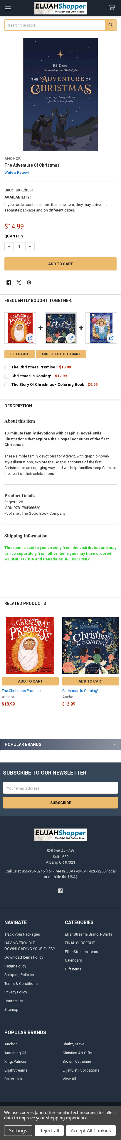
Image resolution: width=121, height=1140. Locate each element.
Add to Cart (30, 681)
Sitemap (11, 1009)
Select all (19, 354)
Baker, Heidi (14, 1079)
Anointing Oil (15, 1053)
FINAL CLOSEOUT (80, 943)
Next (115, 665)
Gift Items (73, 969)
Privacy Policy (15, 992)
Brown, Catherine (77, 1061)
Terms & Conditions (21, 983)
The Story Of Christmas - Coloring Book (47, 384)
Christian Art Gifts (77, 1053)
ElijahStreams (15, 1070)
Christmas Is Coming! (31, 376)
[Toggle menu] (8, 8)
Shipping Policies (19, 974)
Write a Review (16, 172)
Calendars (73, 960)
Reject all (49, 1130)
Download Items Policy (23, 957)
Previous (6, 665)
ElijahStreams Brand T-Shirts (88, 934)
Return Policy (15, 966)
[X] (18, 282)
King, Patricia (15, 1061)
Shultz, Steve (73, 1044)
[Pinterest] (29, 282)
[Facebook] (8, 282)
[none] (60, 94)
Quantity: (14, 236)
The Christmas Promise (33, 367)
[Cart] (113, 8)
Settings (18, 1130)
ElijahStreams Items (81, 951)
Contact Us (13, 1001)
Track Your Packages (22, 934)
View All (69, 1079)
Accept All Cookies (91, 1130)
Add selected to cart (61, 354)
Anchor (10, 1044)
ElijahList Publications (81, 1070)
